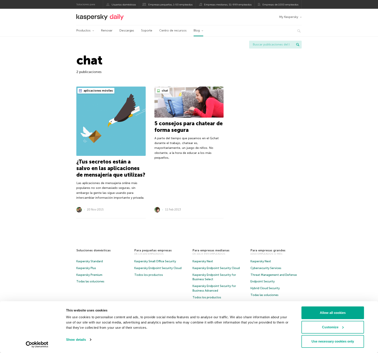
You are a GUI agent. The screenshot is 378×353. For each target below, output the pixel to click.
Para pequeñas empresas (153, 250)
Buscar (298, 45)
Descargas (126, 30)
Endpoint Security (262, 281)
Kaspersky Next (202, 261)
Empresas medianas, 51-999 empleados (228, 4)
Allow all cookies (333, 313)
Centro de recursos (173, 30)
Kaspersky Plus (86, 268)
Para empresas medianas (210, 250)
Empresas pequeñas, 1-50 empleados (170, 4)
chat (164, 90)
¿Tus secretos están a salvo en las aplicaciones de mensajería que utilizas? (110, 168)
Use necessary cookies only (333, 341)
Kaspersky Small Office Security (155, 261)
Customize (330, 327)
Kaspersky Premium (89, 274)
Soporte (146, 30)
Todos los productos (148, 274)
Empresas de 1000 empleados (280, 4)
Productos (83, 30)
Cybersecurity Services (265, 268)
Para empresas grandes (267, 250)
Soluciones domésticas (93, 250)
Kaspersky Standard (89, 261)
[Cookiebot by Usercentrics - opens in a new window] (37, 344)
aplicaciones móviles (98, 90)
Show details (76, 339)
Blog (197, 30)
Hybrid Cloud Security (265, 288)
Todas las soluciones (90, 281)
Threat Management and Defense (273, 274)
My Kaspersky (288, 17)
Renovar (106, 30)
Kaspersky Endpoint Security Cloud (158, 268)
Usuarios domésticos (124, 4)
